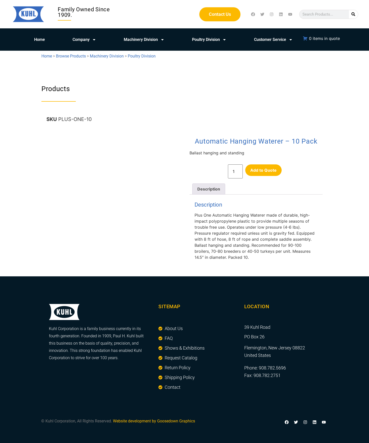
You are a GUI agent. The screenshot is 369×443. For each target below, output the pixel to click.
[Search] (353, 14)
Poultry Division (206, 39)
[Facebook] (253, 14)
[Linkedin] (281, 14)
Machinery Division (141, 39)
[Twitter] (262, 14)
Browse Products (71, 56)
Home (39, 39)
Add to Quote (263, 170)
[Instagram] (272, 14)
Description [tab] (208, 189)
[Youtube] (290, 14)
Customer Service (270, 39)
